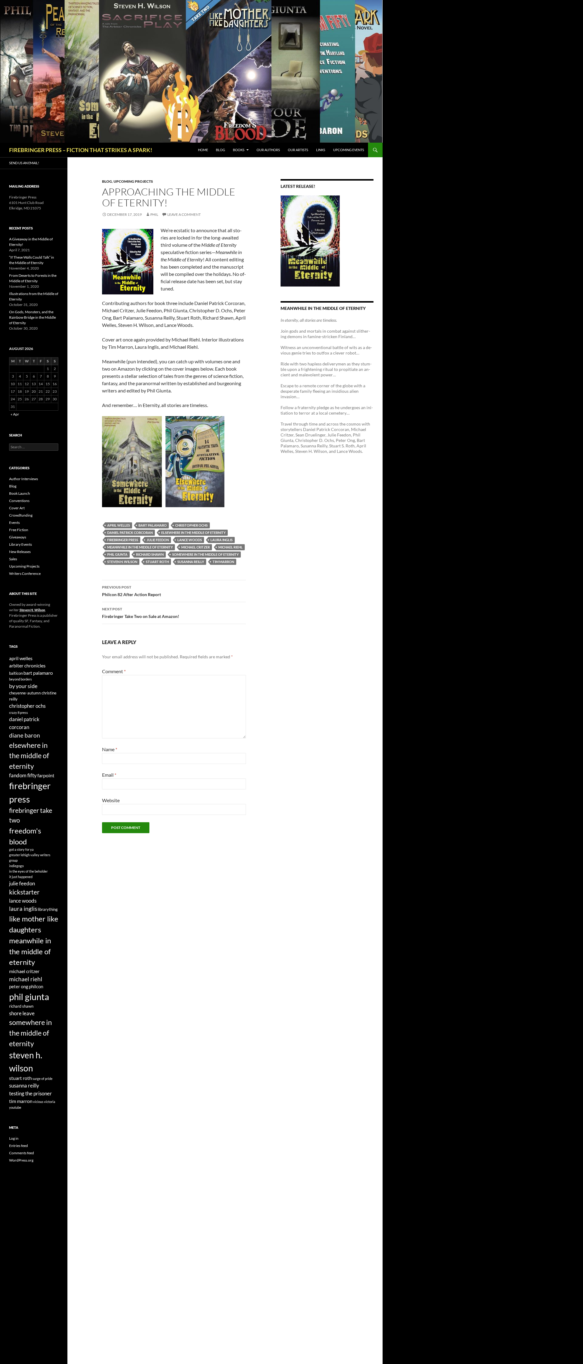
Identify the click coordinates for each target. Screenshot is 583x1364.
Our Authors (268, 150)
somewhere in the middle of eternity (205, 554)
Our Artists (298, 150)
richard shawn (150, 554)
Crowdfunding (20, 515)
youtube (15, 1107)
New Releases (20, 551)
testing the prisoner (30, 1093)
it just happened (20, 877)
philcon (36, 986)
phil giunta (117, 554)
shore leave (22, 1013)
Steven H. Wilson (32, 610)
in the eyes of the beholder (28, 871)
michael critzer (195, 547)
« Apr (15, 414)
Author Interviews (23, 479)
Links (320, 150)
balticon (16, 673)
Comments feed (21, 1153)
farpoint (45, 775)
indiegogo (16, 866)
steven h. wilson (122, 562)
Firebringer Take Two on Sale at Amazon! (140, 613)
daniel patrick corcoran (130, 532)
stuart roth (157, 562)
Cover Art (17, 508)
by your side (23, 686)
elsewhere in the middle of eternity (193, 532)
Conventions (19, 500)
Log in (14, 1138)
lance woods (189, 540)
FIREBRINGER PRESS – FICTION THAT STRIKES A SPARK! (80, 150)
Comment (114, 671)
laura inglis (221, 540)
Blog (220, 150)
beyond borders (20, 679)
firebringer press (122, 540)
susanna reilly (190, 562)
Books (238, 150)
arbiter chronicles (27, 665)
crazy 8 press (18, 712)
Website (111, 800)
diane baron (24, 735)
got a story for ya (21, 849)
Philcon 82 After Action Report (131, 591)
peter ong (18, 986)
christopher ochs (191, 525)
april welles (118, 525)
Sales (13, 559)
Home (203, 150)
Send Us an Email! (24, 163)
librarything (48, 909)
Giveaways (17, 537)
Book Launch (19, 493)
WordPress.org (21, 1160)
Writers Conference (25, 573)
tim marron (223, 562)
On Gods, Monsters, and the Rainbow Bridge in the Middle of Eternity (32, 317)
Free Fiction (18, 530)
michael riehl (230, 547)
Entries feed (18, 1145)
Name (109, 749)
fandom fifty (23, 775)
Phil (154, 214)
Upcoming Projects (133, 181)
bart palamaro (152, 525)
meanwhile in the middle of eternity (140, 547)
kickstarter (24, 892)
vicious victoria (44, 1102)
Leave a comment (184, 214)
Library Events (20, 544)
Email (109, 775)
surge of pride (42, 1079)
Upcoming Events (348, 150)
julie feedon (158, 540)
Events (14, 522)
